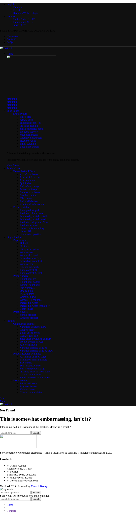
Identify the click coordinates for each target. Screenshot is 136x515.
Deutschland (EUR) (23, 22)
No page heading (29, 125)
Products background (34, 222)
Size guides (26, 362)
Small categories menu (31, 128)
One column (26, 290)
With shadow (27, 252)
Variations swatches (33, 326)
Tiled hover (26, 198)
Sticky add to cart (29, 383)
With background (29, 134)
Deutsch (17, 7)
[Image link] (31, 95)
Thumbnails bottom (30, 281)
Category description (31, 137)
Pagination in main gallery (33, 359)
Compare (11, 510)
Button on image (28, 189)
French (17, 10)
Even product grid (29, 210)
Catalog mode (27, 329)
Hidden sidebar (30, 122)
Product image (20, 276)
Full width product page (32, 368)
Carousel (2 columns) (31, 299)
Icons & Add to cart (30, 177)
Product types (20, 311)
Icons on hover (27, 180)
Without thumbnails (30, 284)
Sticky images (27, 287)
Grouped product (29, 317)
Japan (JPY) (19, 25)
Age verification (28, 344)
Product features (27, 353)
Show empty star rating (32, 228)
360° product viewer (30, 365)
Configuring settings (23, 323)
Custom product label (31, 392)
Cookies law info (29, 335)
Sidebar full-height (29, 267)
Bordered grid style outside (34, 216)
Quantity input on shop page (35, 371)
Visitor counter (27, 389)
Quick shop (26, 183)
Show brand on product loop (35, 377)
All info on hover (29, 174)
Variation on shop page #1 (33, 347)
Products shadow (29, 225)
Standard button (28, 195)
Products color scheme (31, 213)
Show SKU (26, 231)
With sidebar (26, 264)
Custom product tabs (30, 374)
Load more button (29, 146)
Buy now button (28, 386)
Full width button (29, 201)
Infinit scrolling (28, 143)
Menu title (12, 98)
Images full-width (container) (35, 305)
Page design (19, 240)
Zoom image (26, 308)
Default (24, 243)
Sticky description (29, 249)
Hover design (24, 171)
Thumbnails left (28, 278)
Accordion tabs (31, 258)
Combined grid (28, 296)
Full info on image (29, 186)
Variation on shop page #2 (36, 350)
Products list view (29, 131)
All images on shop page (33, 356)
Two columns (27, 293)
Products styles (21, 207)
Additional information (32, 204)
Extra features (20, 380)
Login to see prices (30, 332)
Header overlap (28, 140)
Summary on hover (30, 192)
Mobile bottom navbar (31, 341)
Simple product (28, 314)
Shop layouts (20, 113)
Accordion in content (31, 261)
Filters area (25, 116)
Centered (24, 246)
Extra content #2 (31, 273)
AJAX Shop (26, 119)
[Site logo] (6, 48)
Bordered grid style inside (33, 219)
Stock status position (30, 234)
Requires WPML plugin (25, 13)
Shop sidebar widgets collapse (35, 338)
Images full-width (29, 302)
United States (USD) (24, 19)
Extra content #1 (28, 270)
